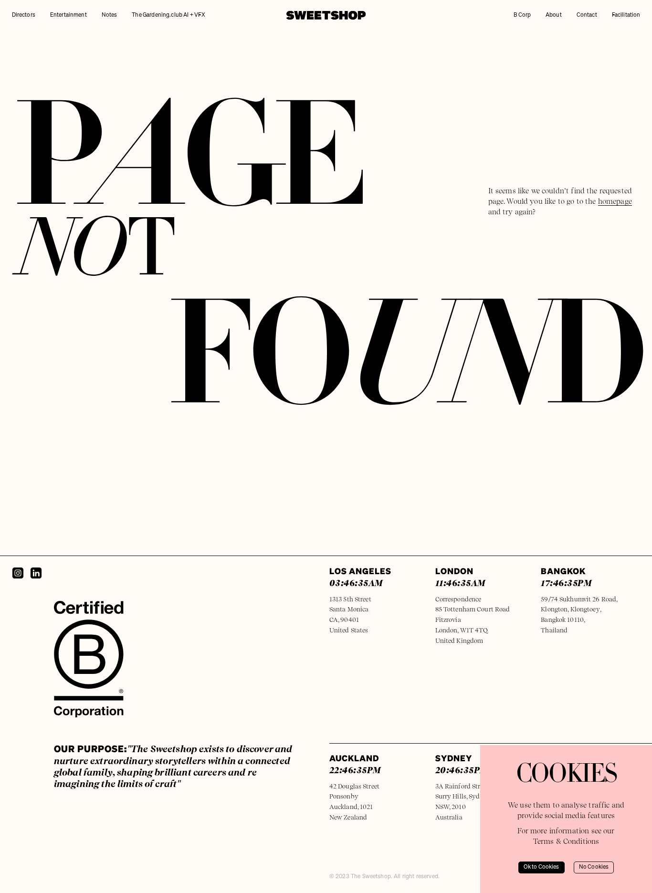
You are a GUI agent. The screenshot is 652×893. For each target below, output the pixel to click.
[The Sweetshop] (326, 15)
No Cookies (594, 867)
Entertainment (68, 15)
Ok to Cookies (541, 867)
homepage (615, 201)
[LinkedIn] (36, 573)
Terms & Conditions (566, 841)
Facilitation (626, 15)
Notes (109, 15)
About (554, 15)
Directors (23, 15)
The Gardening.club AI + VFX (168, 15)
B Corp (522, 15)
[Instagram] (18, 573)
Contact (587, 15)
